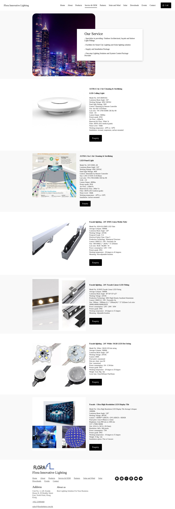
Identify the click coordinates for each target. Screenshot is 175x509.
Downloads (134, 5)
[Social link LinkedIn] (131, 478)
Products (78, 5)
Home (62, 5)
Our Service (94, 34)
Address (37, 487)
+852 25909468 (38, 502)
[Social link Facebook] (117, 478)
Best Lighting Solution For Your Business (72, 491)
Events (144, 5)
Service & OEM (91, 5)
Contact (152, 5)
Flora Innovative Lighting (16, 5)
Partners (103, 5)
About (70, 5)
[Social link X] (122, 478)
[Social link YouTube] (136, 478)
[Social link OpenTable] (141, 478)
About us (61, 487)
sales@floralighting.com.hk (42, 507)
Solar (125, 5)
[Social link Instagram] (126, 478)
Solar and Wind (114, 5)
